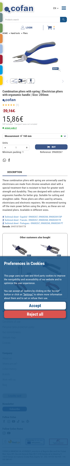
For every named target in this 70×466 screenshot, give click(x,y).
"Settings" (28, 294)
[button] (63, 19)
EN (55, 8)
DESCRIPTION (14, 172)
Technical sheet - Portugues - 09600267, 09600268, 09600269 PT (33, 223)
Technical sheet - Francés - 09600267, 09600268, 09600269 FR (32, 220)
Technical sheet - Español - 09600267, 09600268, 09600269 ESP (33, 216)
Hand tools (15, 33)
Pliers (25, 33)
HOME (5, 33)
